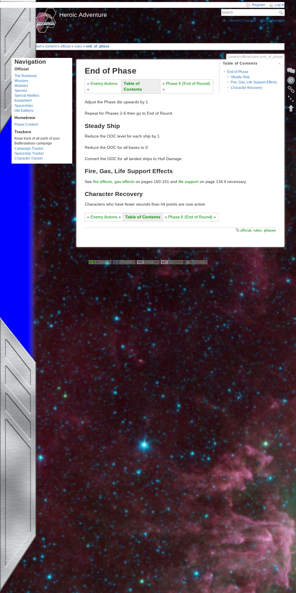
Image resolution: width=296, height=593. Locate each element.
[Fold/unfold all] (291, 98)
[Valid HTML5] (148, 262)
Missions (21, 81)
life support (188, 181)
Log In (279, 5)
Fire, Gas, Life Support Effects (254, 82)
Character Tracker (28, 158)
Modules (21, 86)
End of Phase (237, 72)
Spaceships (23, 106)
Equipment (23, 100)
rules (78, 46)
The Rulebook (25, 76)
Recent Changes (243, 21)
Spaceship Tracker (29, 153)
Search (281, 12)
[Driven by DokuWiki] (196, 262)
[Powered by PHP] (124, 262)
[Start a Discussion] (291, 71)
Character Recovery (246, 88)
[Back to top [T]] (291, 108)
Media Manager (272, 21)
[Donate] (100, 262)
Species (20, 91)
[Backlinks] (291, 89)
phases (270, 230)
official (65, 46)
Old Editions (24, 111)
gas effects (124, 181)
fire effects (102, 181)
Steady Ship (240, 77)
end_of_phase (97, 46)
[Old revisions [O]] (291, 80)
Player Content (26, 124)
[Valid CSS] (172, 262)
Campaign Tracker (29, 149)
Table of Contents (142, 217)
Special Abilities (26, 96)
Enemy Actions (103, 83)
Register (258, 5)
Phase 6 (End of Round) (188, 83)
